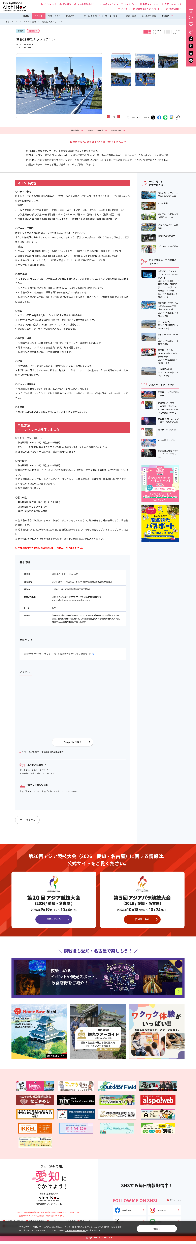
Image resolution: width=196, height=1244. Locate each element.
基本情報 (77, 130)
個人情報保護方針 (37, 1220)
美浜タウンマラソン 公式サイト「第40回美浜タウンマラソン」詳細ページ (57, 653)
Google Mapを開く (72, 742)
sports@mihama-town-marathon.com (71, 600)
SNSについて (176, 1200)
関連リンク (118, 130)
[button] (18, 85)
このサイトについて (15, 1220)
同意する (157, 1228)
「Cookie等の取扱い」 (75, 1230)
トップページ (12, 21)
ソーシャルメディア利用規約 (62, 1220)
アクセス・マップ (97, 130)
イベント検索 (30, 21)
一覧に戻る (29, 819)
